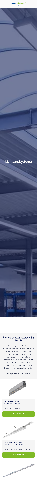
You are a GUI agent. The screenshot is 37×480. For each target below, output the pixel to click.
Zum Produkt (18, 414)
